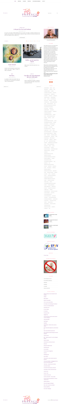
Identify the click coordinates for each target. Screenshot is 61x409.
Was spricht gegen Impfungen (49, 383)
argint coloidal (47, 97)
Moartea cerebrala (47, 158)
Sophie (45, 180)
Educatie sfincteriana (47, 131)
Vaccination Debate (47, 365)
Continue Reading (22, 37)
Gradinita (52, 136)
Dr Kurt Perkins (46, 309)
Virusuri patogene (47, 205)
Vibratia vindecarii (46, 381)
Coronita (49, 117)
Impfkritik (45, 323)
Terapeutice (53, 186)
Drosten (53, 128)
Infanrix (45, 142)
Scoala (45, 175)
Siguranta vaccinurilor (51, 175)
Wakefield (53, 206)
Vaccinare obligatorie (52, 197)
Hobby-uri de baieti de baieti (32, 60)
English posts (55, 131)
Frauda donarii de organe (48, 133)
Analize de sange (47, 94)
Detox (55, 120)
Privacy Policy (46, 255)
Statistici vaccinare (51, 180)
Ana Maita (54, 92)
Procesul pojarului (47, 169)
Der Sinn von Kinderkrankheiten (49, 305)
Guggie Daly (46, 314)
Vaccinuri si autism (53, 200)
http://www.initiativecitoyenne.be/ (49, 330)
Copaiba (54, 114)
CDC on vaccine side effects (48, 302)
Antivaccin (50, 95)
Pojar (45, 167)
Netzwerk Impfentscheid (48, 345)
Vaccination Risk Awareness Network (50, 367)
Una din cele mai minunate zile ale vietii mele (32, 76)
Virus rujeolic (46, 203)
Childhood (51, 108)
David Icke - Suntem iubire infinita (53, 226)
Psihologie (54, 170)
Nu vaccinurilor (46, 349)
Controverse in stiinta (48, 114)
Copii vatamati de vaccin (47, 278)
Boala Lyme (46, 100)
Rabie (45, 172)
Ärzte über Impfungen (47, 388)
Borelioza (50, 100)
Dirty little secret (46, 307)
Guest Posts (46, 139)
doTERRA (52, 125)
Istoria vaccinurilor (50, 144)
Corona (45, 117)
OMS (54, 161)
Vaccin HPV (52, 192)
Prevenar (54, 167)
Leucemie (52, 147)
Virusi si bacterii (52, 203)
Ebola (54, 130)
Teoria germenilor (47, 186)
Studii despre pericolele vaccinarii (49, 183)
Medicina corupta (47, 150)
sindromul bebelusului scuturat (49, 178)
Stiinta (51, 181)
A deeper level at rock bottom (22, 29)
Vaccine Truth (46, 373)
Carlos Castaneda (50, 103)
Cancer (55, 100)
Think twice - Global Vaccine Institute (50, 364)
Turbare (51, 189)
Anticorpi (45, 95)
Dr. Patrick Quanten (47, 128)
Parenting (19, 1)
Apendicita (55, 95)
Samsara (55, 172)
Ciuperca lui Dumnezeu (48, 111)
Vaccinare (24, 1)
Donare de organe (47, 125)
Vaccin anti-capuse (54, 191)
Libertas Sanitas (46, 340)
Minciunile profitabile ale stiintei (49, 156)
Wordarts (46, 208)
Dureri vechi (22, 27)
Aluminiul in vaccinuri (48, 92)
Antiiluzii (45, 296)
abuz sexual (46, 89)
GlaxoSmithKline (47, 136)
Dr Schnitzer (46, 311)
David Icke (45, 119)
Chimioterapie (46, 109)
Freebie (55, 133)
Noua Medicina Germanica (36, 1)
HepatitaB (50, 139)
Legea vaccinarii (46, 147)
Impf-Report (46, 321)
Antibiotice (53, 94)
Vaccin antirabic (47, 192)
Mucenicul (45, 343)
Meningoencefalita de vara (48, 153)
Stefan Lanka (46, 181)
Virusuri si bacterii (47, 206)
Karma (50, 145)
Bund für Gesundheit (47, 300)
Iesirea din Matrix (46, 319)
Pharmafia (45, 284)
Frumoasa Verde (46, 312)
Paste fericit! (12, 64)
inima (45, 144)
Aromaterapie (53, 97)
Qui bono (45, 352)
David (53, 117)
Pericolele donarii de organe (49, 164)
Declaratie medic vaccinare (48, 120)
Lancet (53, 145)
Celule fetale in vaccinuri (48, 106)
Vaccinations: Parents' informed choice (50, 369)
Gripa (56, 136)
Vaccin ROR (53, 195)
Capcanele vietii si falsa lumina (53, 215)
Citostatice (52, 109)
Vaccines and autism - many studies (49, 376)
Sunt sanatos (46, 356)
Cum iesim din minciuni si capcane (53, 220)
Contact (43, 1)
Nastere (53, 158)
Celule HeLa (46, 108)
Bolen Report (46, 298)
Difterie (54, 122)
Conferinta (54, 111)
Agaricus (50, 89)
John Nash (45, 145)
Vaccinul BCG (46, 200)
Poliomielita (49, 167)
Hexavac (55, 139)
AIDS (54, 89)
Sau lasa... (12, 75)
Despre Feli (29, 1)
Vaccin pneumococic (47, 195)
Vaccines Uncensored (47, 374)
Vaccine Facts (46, 371)
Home (15, 1)
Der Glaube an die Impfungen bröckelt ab (50, 303)
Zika (49, 208)
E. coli (51, 130)
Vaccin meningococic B (48, 194)
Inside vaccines (46, 335)
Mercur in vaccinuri (47, 155)
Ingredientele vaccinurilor (52, 142)
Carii (45, 103)
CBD (54, 103)
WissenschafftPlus (47, 386)
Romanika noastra (50, 172)
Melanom (52, 150)
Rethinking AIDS (46, 354)
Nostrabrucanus (46, 347)
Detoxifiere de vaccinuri (48, 122)
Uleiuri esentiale (47, 191)
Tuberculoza (46, 189)
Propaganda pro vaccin (48, 170)
